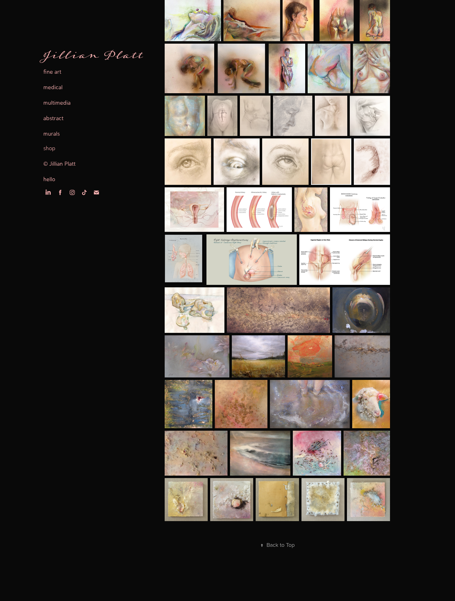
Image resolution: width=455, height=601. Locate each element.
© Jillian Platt (59, 163)
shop (49, 148)
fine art (52, 71)
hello (49, 179)
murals (51, 133)
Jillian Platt (93, 56)
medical (53, 87)
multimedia (57, 102)
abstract (53, 118)
